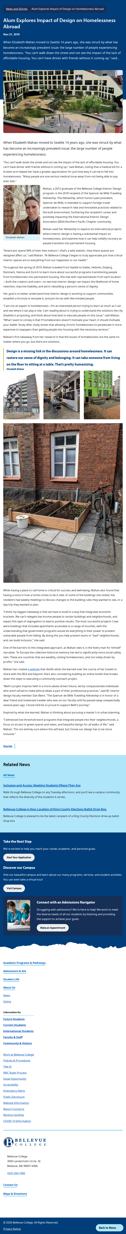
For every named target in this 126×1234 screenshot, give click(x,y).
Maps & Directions (15, 1194)
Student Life (11, 979)
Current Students (14, 1025)
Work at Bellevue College (18, 1054)
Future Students (14, 1019)
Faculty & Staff (12, 1037)
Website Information (16, 1103)
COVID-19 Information (17, 1121)
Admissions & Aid (14, 971)
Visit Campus (14, 888)
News (6, 995)
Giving (7, 1001)
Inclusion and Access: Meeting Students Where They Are (42, 785)
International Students (18, 1031)
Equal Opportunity (14, 1079)
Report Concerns (13, 1109)
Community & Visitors (17, 1043)
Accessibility (10, 1085)
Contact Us (10, 1185)
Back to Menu (108, 1228)
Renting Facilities (13, 1115)
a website (34, 669)
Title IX (7, 1066)
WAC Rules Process (15, 1073)
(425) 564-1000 (16, 1173)
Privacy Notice (12, 1229)
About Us (9, 987)
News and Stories (17, 9)
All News (9, 775)
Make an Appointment (52, 927)
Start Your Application (19, 857)
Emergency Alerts (14, 1091)
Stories (7, 746)
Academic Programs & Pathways (24, 963)
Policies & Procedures (16, 1060)
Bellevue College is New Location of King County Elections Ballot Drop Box (55, 809)
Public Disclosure (14, 1097)
